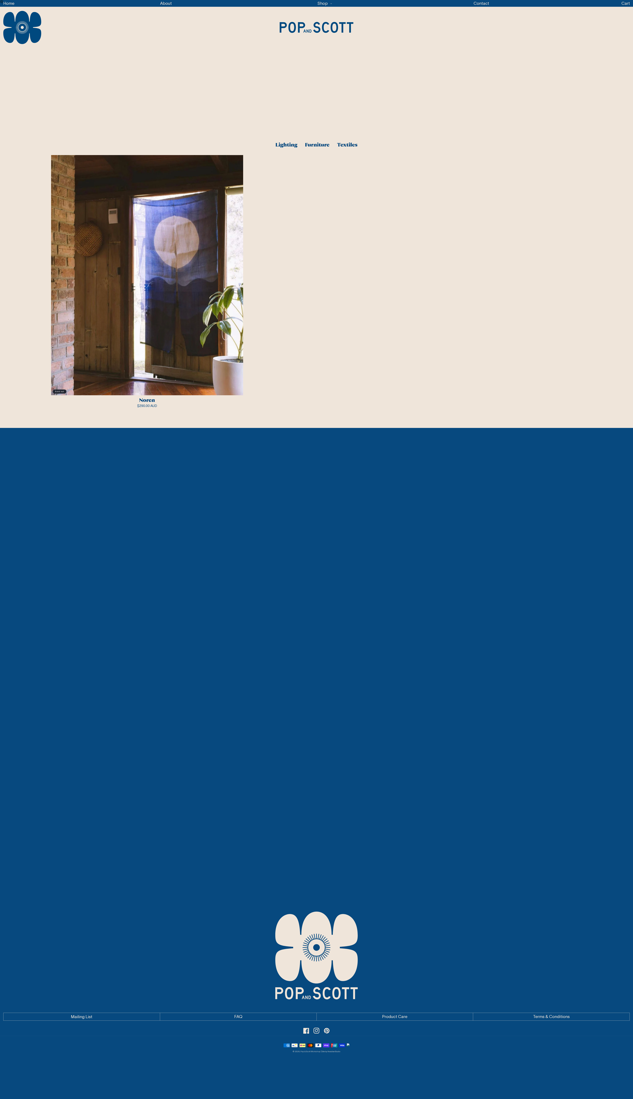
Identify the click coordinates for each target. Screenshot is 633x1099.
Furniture (317, 145)
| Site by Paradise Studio (330, 1051)
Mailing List (81, 1016)
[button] (322, 3)
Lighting (286, 145)
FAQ (238, 1016)
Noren (147, 400)
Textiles (347, 145)
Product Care (394, 1016)
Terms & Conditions (551, 1016)
